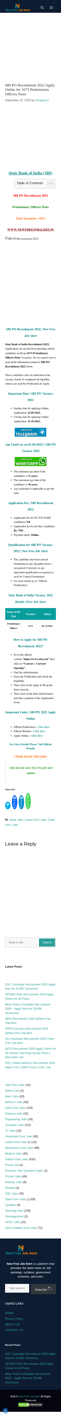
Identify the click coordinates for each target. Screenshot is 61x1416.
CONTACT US (14, 1330)
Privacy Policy (14, 1318)
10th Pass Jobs (15, 1085)
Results (10, 1187)
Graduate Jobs (14, 1125)
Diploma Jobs (13, 1113)
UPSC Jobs (12, 1222)
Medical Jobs (13, 1153)
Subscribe (41, 1289)
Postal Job (11, 1165)
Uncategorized (14, 1216)
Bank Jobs (16, 819)
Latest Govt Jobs (35, 819)
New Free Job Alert (29, 1396)
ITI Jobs (10, 1130)
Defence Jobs (14, 1102)
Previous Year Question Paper (24, 1170)
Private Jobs (13, 1176)
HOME (9, 1313)
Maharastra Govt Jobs (19, 1147)
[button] (42, 8)
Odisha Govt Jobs (16, 1159)
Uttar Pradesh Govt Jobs (21, 1227)
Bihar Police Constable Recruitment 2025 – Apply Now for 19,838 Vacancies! (27, 1009)
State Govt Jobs (15, 1199)
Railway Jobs (13, 1182)
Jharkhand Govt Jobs (18, 1136)
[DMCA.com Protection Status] (30, 1406)
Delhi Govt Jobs (15, 1107)
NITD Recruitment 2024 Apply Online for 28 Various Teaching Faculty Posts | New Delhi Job (30, 1053)
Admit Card (12, 1090)
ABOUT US (12, 1324)
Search (47, 942)
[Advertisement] (30, 46)
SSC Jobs (11, 1193)
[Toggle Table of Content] (48, 183)
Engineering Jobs (16, 1119)
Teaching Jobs (14, 1210)
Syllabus (10, 1205)
